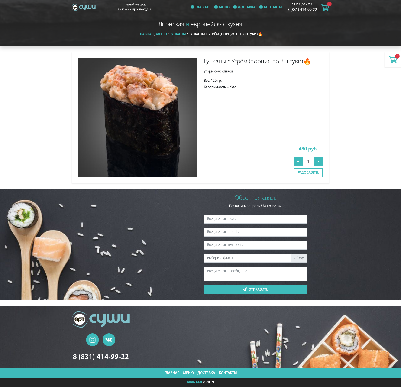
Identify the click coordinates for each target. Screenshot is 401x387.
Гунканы (177, 34)
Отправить (258, 290)
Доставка (246, 7)
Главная (202, 7)
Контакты (273, 7)
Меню (224, 7)
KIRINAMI (194, 382)
